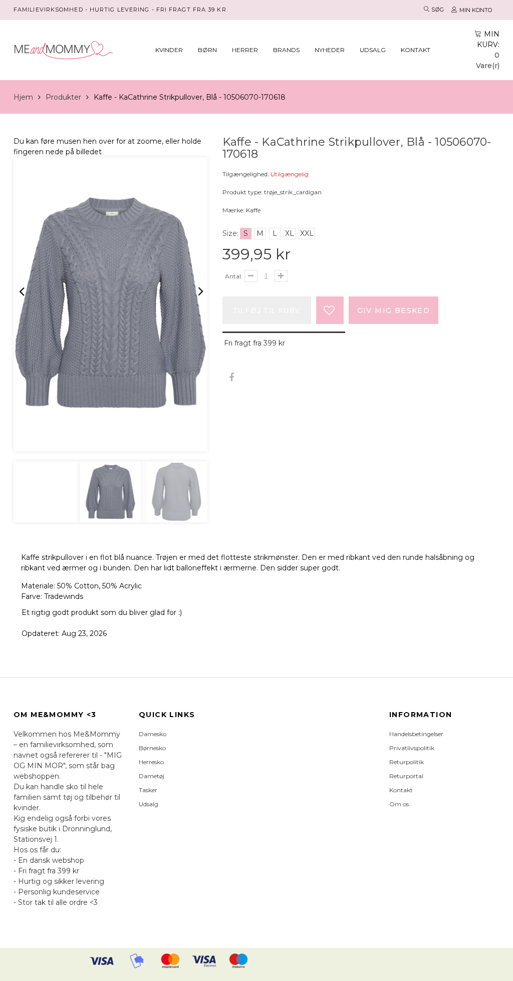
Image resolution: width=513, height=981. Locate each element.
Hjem (23, 97)
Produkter (63, 97)
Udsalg (373, 50)
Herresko (151, 762)
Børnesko (152, 748)
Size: (230, 233)
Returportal (406, 776)
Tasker (148, 790)
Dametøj (151, 776)
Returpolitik (406, 762)
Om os (399, 804)
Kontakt (415, 50)
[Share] (231, 378)
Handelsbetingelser (416, 734)
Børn (207, 50)
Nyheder (330, 50)
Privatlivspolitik (411, 748)
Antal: (233, 276)
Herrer (245, 50)
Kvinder (169, 50)
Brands (286, 50)
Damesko (152, 734)
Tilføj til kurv (267, 310)
